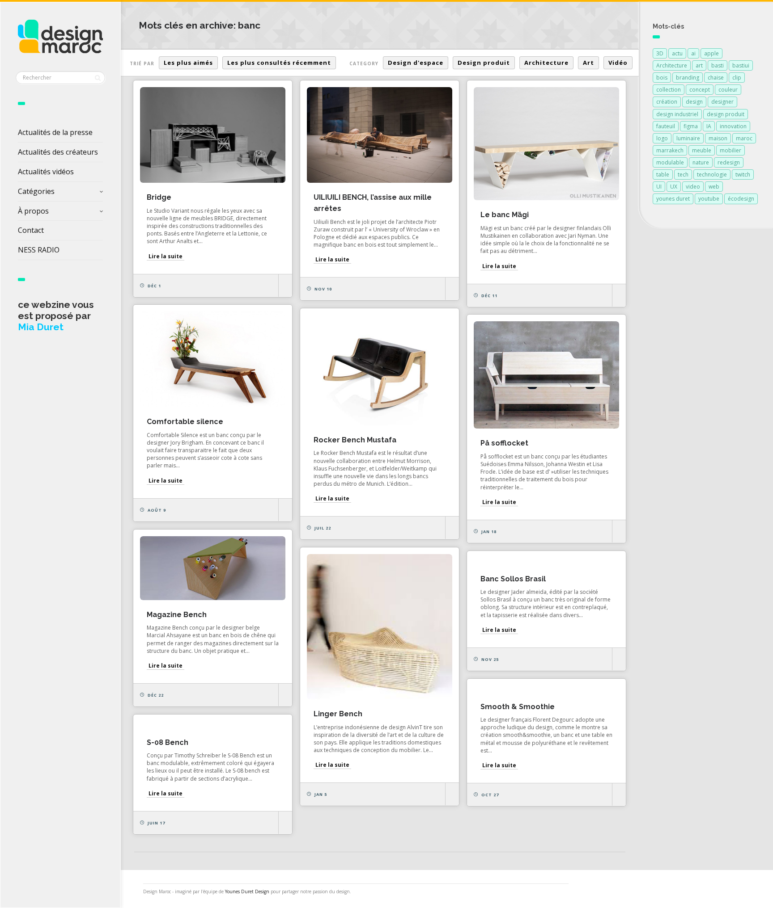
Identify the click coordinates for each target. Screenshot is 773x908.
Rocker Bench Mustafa (355, 440)
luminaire (688, 138)
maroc (744, 138)
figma (691, 126)
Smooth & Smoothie (517, 706)
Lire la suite (166, 256)
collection (668, 89)
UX (673, 186)
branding (687, 77)
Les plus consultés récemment (279, 63)
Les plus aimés (188, 63)
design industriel (677, 114)
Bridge (159, 197)
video (693, 186)
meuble (701, 150)
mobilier (730, 150)
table (662, 174)
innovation (733, 126)
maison (718, 138)
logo (662, 138)
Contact (31, 230)
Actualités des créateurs (58, 152)
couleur (728, 89)
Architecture (546, 63)
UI (659, 186)
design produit (725, 114)
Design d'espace (415, 63)
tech (683, 174)
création (666, 101)
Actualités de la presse (55, 132)
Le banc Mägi (504, 214)
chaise (716, 77)
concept (699, 89)
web (714, 186)
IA (708, 126)
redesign (729, 162)
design (694, 101)
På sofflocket (504, 443)
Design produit (484, 63)
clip (736, 77)
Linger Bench (338, 714)
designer (722, 101)
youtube (708, 198)
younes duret (673, 198)
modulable (670, 162)
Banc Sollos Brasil (513, 579)
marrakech (670, 150)
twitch (742, 174)
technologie (712, 174)
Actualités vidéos (46, 172)
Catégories (36, 191)
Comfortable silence (185, 421)
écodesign (741, 198)
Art (588, 63)
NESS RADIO (38, 250)
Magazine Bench (177, 614)
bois (661, 77)
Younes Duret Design (247, 891)
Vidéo (618, 63)
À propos (33, 211)
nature (700, 162)
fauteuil (665, 126)
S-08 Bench (167, 742)
